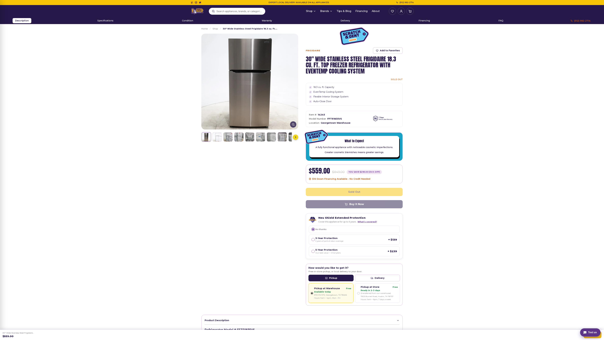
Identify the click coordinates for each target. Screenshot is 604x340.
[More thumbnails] (295, 137)
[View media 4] (239, 137)
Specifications (105, 20)
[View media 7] (271, 137)
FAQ (500, 20)
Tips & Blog (344, 11)
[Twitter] (200, 2)
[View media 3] (228, 137)
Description (22, 20)
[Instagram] (196, 2)
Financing (361, 11)
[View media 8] (282, 137)
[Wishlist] (392, 11)
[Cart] (410, 11)
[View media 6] (260, 137)
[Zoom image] (293, 124)
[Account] (401, 11)
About (376, 11)
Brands (324, 11)
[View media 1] (206, 137)
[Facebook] (191, 2)
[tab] (331, 278)
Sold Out (354, 191)
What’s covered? (367, 221)
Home (204, 28)
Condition (187, 20)
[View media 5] (249, 137)
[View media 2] (217, 137)
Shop (309, 11)
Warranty (267, 20)
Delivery (345, 20)
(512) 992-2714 (407, 2)
